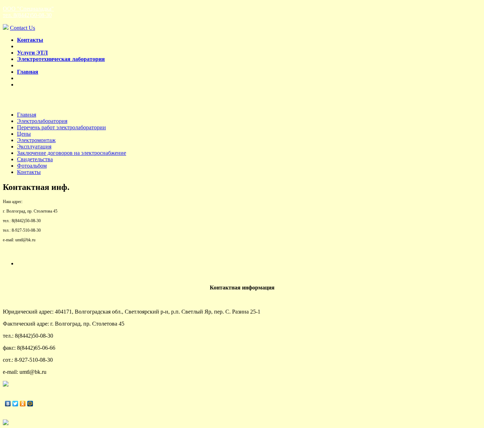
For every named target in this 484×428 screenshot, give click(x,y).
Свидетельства (35, 159)
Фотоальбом (32, 166)
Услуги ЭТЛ (32, 53)
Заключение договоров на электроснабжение (71, 153)
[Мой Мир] (30, 403)
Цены (24, 134)
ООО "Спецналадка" (28, 12)
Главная (26, 115)
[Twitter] (15, 403)
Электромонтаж (36, 140)
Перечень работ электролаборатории (61, 127)
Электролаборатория (42, 121)
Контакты (29, 172)
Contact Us (22, 28)
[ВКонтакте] (8, 403)
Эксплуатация (34, 146)
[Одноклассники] (23, 403)
